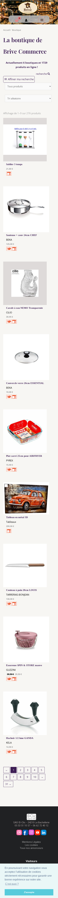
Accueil (6, 30)
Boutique (16, 30)
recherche (42, 73)
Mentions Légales (31, 842)
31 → (8, 784)
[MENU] (42, 20)
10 (34, 777)
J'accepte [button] (29, 892)
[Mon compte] (26, 20)
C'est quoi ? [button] (12, 884)
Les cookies (31, 845)
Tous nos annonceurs (31, 848)
